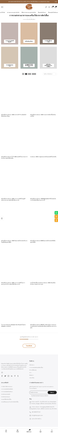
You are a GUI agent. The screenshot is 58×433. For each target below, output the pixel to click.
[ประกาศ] (29, 1)
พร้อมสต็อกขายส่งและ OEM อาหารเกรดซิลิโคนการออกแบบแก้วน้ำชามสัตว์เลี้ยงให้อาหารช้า (13, 283)
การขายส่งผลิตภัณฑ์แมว (7, 391)
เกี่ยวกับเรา (31, 365)
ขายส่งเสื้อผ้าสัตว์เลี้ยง (6, 399)
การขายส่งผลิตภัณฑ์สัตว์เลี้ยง (36, 367)
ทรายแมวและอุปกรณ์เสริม (13, 12)
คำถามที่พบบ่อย (32, 370)
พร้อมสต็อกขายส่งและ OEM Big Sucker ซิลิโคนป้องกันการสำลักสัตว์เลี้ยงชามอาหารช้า (43, 199)
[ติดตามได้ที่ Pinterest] (15, 376)
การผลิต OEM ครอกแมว (6, 386)
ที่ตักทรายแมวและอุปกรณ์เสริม (29, 12)
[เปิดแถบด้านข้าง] (2, 218)
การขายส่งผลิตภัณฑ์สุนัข (7, 389)
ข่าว (30, 372)
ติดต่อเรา (31, 375)
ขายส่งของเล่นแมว (5, 397)
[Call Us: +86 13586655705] (56, 220)
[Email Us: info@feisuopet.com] (56, 216)
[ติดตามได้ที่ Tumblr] (18, 376)
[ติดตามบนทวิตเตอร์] (5, 376)
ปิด (2, 1)
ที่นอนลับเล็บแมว (42, 12)
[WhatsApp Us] (56, 213)
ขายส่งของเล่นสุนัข (5, 394)
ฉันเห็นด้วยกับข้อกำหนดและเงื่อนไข (39, 396)
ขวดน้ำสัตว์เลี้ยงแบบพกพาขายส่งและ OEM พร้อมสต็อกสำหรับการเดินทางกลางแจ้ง (43, 283)
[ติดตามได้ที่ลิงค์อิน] (12, 376)
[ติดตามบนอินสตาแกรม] (8, 376)
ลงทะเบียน (31, 378)
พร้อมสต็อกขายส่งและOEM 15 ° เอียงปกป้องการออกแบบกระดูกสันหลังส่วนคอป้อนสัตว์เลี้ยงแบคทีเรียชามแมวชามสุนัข (43, 326)
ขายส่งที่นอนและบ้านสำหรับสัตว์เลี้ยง (10, 402)
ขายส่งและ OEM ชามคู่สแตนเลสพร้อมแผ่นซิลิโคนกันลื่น (43, 156)
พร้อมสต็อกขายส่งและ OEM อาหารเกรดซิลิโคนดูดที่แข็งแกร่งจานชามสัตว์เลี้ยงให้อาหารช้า (13, 199)
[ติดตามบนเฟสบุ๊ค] (2, 376)
